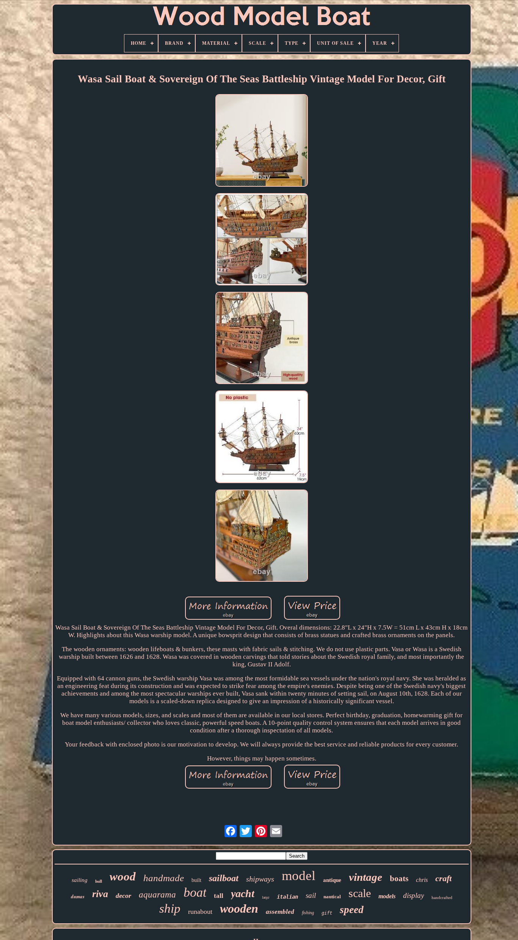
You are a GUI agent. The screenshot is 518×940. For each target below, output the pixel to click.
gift (327, 913)
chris (422, 880)
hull (98, 881)
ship (170, 908)
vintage (365, 877)
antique (332, 880)
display (413, 895)
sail (311, 895)
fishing (308, 912)
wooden (239, 908)
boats (399, 878)
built (196, 880)
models (387, 896)
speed (352, 909)
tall (218, 895)
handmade (163, 878)
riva (100, 893)
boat (195, 892)
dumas (78, 896)
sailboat (224, 878)
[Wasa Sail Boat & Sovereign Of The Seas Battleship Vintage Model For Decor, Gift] (261, 141)
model (299, 875)
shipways (260, 879)
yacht (242, 893)
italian (287, 897)
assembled (280, 911)
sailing (80, 880)
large (265, 897)
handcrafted (442, 897)
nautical (332, 896)
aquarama (157, 894)
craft (443, 878)
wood (123, 876)
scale (359, 893)
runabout (200, 911)
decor (123, 895)
